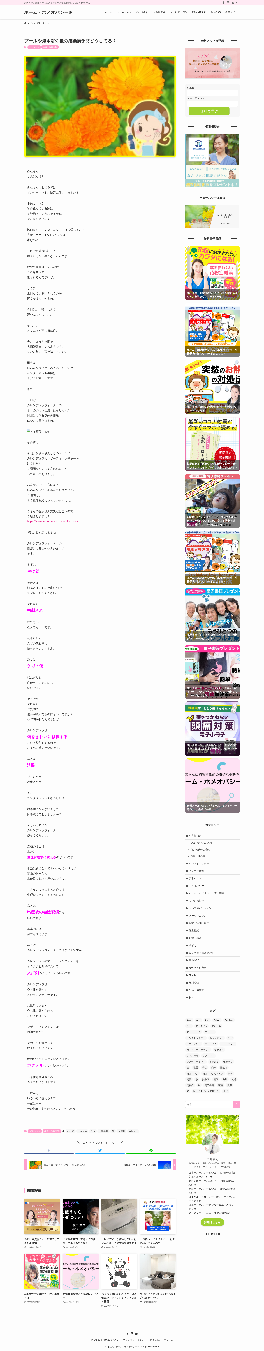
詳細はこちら (212, 1222)
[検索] (237, 3)
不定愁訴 (214, 1061)
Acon (189, 1020)
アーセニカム (194, 1032)
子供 (204, 1067)
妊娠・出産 (195, 938)
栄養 (230, 1073)
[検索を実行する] (236, 1104)
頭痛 (220, 1085)
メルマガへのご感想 (201, 842)
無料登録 (194, 982)
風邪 (229, 1085)
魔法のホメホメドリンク (206, 1091)
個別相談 (194, 930)
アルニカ (216, 1026)
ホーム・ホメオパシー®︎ (48, 12)
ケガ (93, 1131)
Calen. (217, 1020)
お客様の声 (195, 835)
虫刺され (133, 1131)
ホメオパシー (196, 885)
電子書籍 (209, 1085)
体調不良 (228, 1061)
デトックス (34, 47)
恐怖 (213, 1067)
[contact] (232, 3)
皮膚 (233, 1079)
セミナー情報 (196, 870)
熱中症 (205, 1079)
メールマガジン (198, 915)
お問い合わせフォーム (161, 1340)
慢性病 (223, 1067)
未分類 (192, 975)
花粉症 (190, 1085)
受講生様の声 (198, 856)
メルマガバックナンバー (203, 908)
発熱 (225, 1079)
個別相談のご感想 (200, 849)
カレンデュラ (217, 1038)
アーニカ (209, 1032)
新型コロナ (192, 1073)
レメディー (208, 1055)
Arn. (198, 1020)
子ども (192, 945)
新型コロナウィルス (213, 1073)
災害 (189, 1079)
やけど (70, 1131)
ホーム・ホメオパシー (198, 1049)
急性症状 (194, 960)
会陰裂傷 (103, 1131)
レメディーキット (196, 1061)
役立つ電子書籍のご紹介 (203, 952)
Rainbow (228, 1020)
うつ (189, 1026)
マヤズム (219, 1049)
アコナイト (201, 1026)
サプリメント (194, 1044)
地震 (195, 1067)
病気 (216, 1079)
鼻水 (225, 1091)
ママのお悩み (196, 900)
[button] (49, 1150)
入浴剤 (121, 1131)
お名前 (190, 87)
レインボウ (192, 1055)
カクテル (82, 1131)
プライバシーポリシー (134, 1340)
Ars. (207, 1020)
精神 (191, 997)
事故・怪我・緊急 (199, 923)
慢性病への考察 (198, 967)
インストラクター (199, 863)
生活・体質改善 (50, 47)
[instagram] (228, 3)
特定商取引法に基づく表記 (105, 1340)
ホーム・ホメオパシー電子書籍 (206, 893)
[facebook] (223, 3)
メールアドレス (196, 98)
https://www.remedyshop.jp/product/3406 (53, 521)
